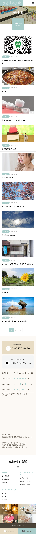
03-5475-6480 (10, 531)
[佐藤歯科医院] (11, 3)
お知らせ (5, 56)
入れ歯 (4, 496)
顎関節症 (5, 482)
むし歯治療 (5, 476)
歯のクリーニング (26, 481)
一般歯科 (5, 472)
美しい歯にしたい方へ (26, 473)
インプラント (6, 499)
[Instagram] (18, 467)
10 (24, 330)
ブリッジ (5, 493)
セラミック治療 (25, 484)
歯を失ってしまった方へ (10, 490)
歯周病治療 (5, 479)
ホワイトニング (25, 478)
